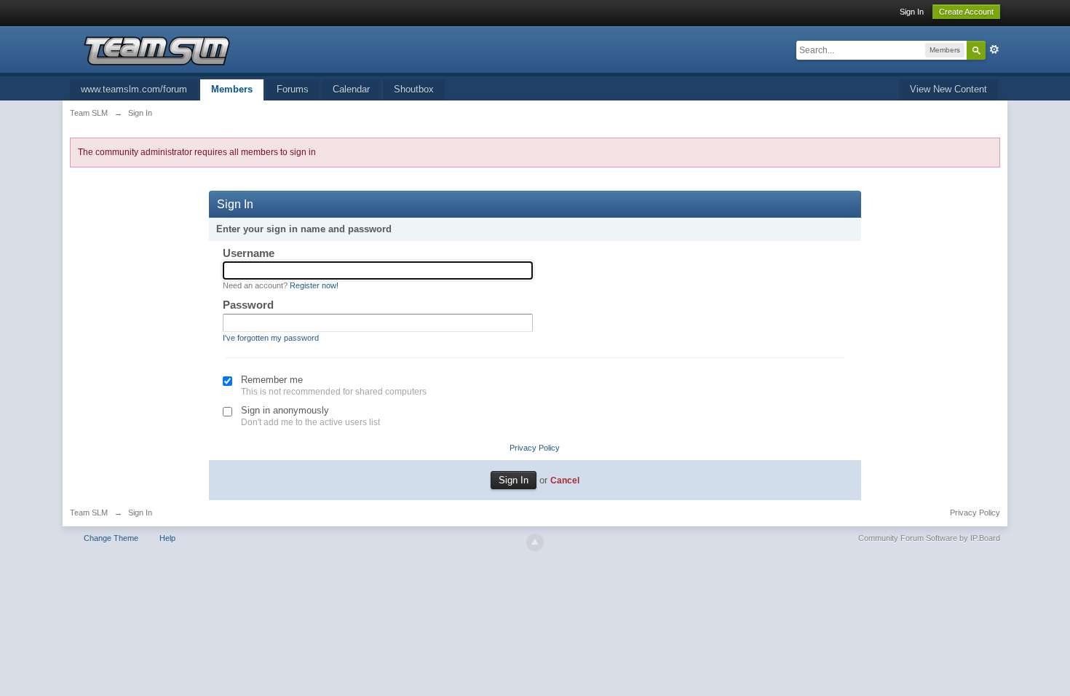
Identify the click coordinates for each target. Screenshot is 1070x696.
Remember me (272, 379)
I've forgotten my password (271, 337)
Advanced (994, 49)
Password (248, 304)
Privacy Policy (535, 447)
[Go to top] (535, 542)
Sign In (912, 11)
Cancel (564, 480)
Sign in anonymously (285, 410)
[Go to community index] (156, 49)
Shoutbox (414, 89)
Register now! (314, 285)
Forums (293, 89)
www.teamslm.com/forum (134, 89)
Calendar (351, 89)
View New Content (948, 89)
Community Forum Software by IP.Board (929, 538)
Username (248, 253)
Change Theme (111, 538)
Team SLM (89, 512)
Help (167, 538)
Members (232, 89)
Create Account (966, 11)
